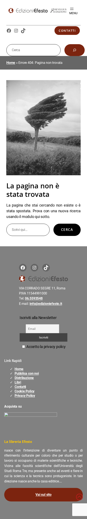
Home (10, 63)
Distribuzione (24, 378)
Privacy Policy (25, 396)
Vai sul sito (43, 495)
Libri (18, 382)
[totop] (79, 499)
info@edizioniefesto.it (46, 304)
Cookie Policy (24, 391)
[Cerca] (74, 50)
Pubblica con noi (27, 373)
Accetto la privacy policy (45, 346)
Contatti (67, 31)
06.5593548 (34, 298)
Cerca (67, 229)
